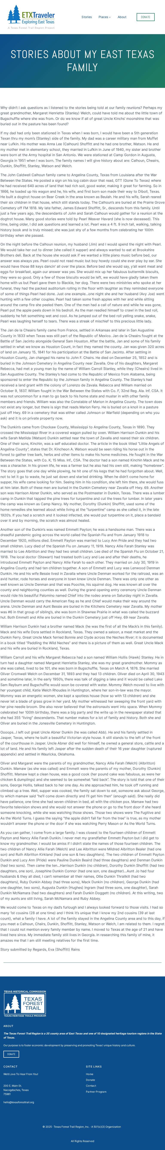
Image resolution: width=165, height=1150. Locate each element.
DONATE (145, 17)
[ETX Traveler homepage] (31, 17)
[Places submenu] (110, 17)
